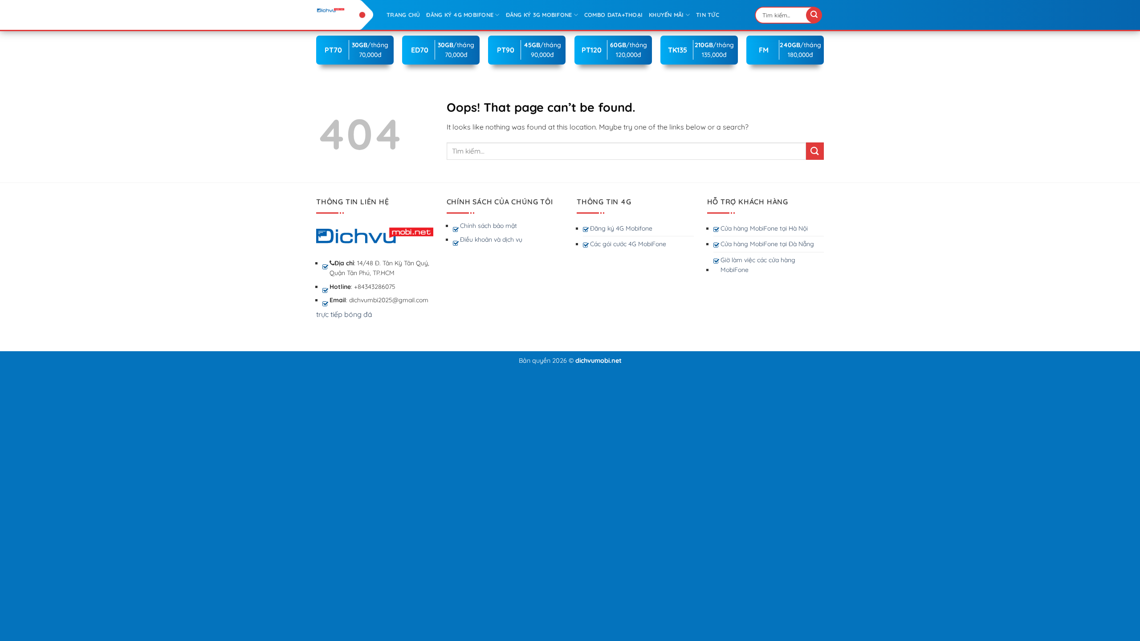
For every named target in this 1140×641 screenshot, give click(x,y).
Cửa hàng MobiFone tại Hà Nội (764, 228)
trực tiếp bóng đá (344, 314)
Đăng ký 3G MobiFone (539, 14)
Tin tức (707, 14)
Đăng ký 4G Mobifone (621, 228)
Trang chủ (403, 14)
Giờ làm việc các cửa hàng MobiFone (758, 265)
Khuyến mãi (666, 14)
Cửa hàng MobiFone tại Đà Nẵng (767, 244)
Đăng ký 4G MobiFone (459, 14)
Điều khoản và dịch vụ (491, 239)
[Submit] (814, 15)
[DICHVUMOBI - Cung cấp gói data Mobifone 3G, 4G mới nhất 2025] (344, 10)
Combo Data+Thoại (613, 14)
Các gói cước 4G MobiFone (628, 244)
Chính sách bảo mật (488, 226)
